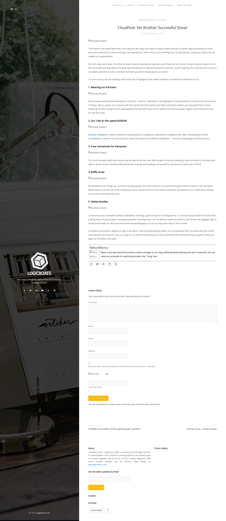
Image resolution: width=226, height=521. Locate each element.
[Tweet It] (97, 264)
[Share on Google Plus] (103, 264)
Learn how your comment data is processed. (141, 404)
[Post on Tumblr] (116, 264)
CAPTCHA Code (95, 387)
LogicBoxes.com (43, 513)
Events (162, 20)
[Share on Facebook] (91, 264)
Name (91, 326)
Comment (92, 302)
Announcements (148, 20)
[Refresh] (107, 374)
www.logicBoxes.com (97, 464)
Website (91, 351)
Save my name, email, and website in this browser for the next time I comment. (122, 366)
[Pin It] (109, 264)
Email (90, 338)
